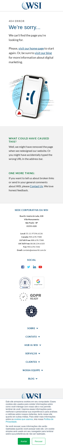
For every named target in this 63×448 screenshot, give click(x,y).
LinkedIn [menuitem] (34, 267)
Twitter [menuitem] (28, 267)
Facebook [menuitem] (22, 267)
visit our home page (31, 48)
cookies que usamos (23, 419)
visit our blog (43, 53)
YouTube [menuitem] (40, 267)
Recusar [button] (39, 441)
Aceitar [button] (24, 441)
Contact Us (36, 186)
